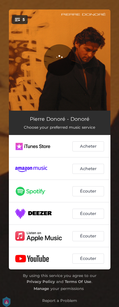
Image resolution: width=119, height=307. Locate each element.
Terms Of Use (78, 281)
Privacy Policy (41, 281)
